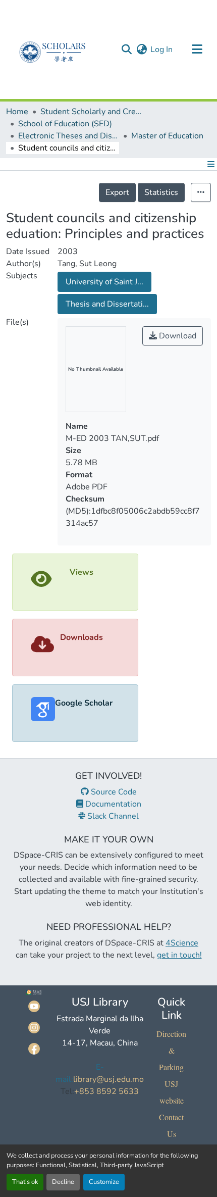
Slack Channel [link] (112, 816)
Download (176, 335)
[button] (126, 49)
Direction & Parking (171, 1050)
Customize (104, 1181)
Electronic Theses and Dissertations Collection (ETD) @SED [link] (68, 135)
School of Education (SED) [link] (65, 123)
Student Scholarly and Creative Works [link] (90, 111)
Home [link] (17, 111)
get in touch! (179, 955)
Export (117, 192)
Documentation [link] (112, 804)
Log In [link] (161, 49)
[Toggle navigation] (197, 49)
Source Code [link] (113, 791)
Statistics (161, 192)
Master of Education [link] (167, 135)
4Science (182, 943)
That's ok (25, 1181)
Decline (63, 1181)
